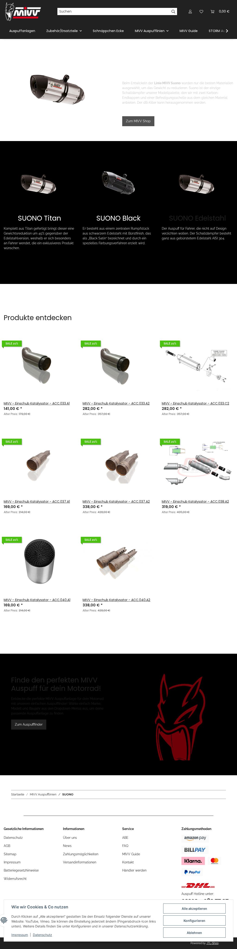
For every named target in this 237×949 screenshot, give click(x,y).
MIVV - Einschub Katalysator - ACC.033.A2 (116, 403)
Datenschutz (42, 935)
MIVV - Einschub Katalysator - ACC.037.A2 (116, 501)
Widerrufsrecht (15, 879)
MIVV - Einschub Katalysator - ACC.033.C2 (195, 403)
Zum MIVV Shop (138, 121)
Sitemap (10, 854)
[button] (190, 11)
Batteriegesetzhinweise (21, 870)
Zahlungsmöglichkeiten (80, 854)
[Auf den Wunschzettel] (67, 349)
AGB (7, 846)
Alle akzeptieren (194, 908)
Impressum (19, 935)
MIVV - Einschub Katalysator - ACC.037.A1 (37, 501)
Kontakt (128, 862)
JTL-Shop (212, 943)
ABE (125, 838)
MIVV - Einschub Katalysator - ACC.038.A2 (195, 501)
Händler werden (134, 870)
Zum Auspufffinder (29, 724)
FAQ (125, 846)
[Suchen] (173, 12)
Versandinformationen (79, 862)
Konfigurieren (194, 921)
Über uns (70, 838)
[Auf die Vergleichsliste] (67, 337)
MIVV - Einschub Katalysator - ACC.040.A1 (37, 600)
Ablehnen (194, 933)
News (67, 846)
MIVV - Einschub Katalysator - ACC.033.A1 (37, 403)
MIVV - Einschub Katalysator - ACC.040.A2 (116, 600)
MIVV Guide (189, 31)
